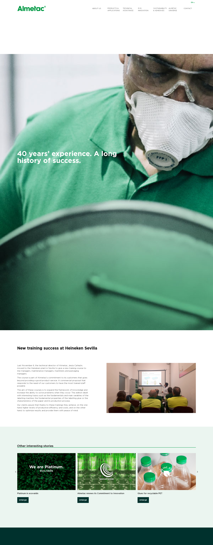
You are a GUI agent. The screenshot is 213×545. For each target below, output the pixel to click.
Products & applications (113, 9)
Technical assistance (128, 9)
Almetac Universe (173, 9)
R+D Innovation (143, 9)
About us (96, 8)
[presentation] (16, 472)
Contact (188, 8)
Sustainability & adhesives (160, 9)
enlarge (23, 500)
